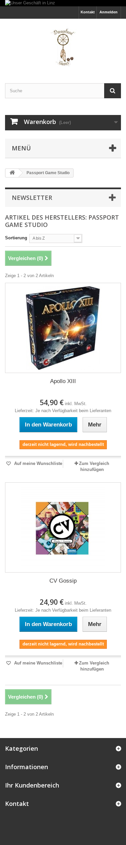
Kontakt (88, 12)
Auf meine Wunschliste (37, 463)
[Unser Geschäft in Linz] (63, 3)
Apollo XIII (63, 381)
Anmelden (108, 12)
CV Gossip (63, 581)
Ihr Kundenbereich (32, 785)
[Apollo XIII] (63, 328)
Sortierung (16, 237)
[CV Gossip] (63, 527)
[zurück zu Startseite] (12, 173)
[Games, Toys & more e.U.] (63, 45)
